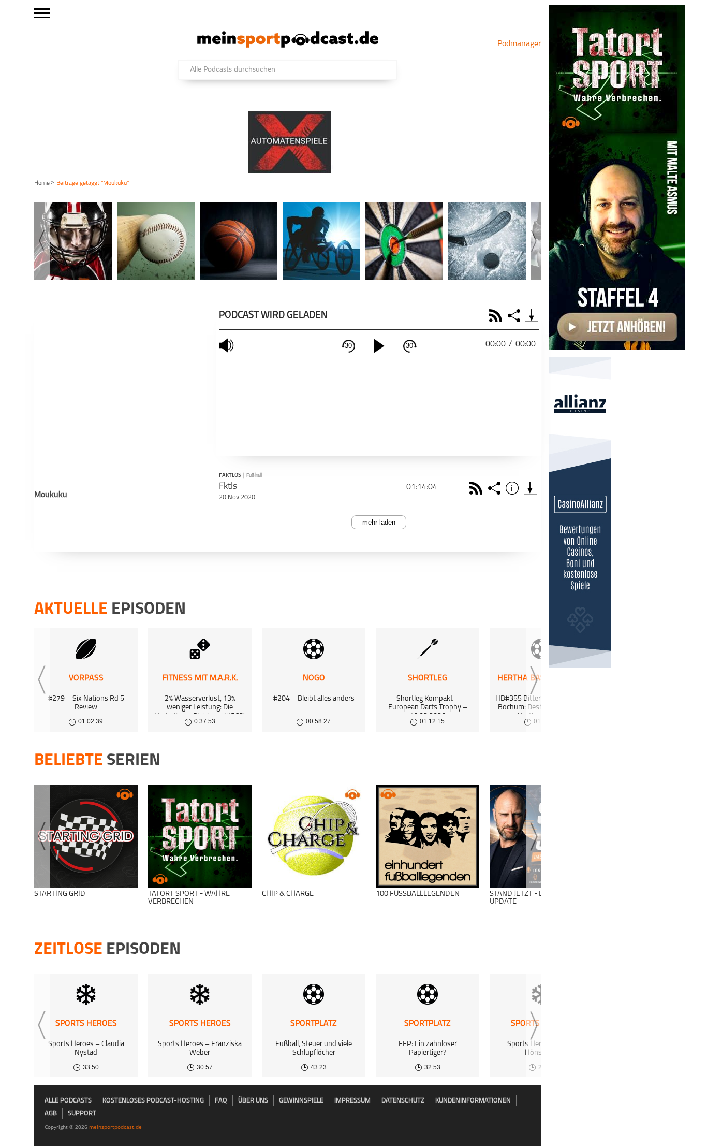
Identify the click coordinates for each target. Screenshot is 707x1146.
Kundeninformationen (473, 1100)
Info (514, 488)
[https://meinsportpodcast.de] (287, 45)
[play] (379, 346)
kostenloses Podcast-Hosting (153, 1100)
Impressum (352, 1100)
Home (42, 183)
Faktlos (230, 475)
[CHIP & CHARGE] (313, 836)
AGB (51, 1113)
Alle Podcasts (68, 1100)
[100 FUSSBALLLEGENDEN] (427, 836)
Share (515, 316)
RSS (497, 316)
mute (228, 346)
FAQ (221, 1100)
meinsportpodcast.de (115, 1126)
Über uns (253, 1100)
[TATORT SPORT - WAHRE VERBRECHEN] (200, 836)
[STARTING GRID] (86, 836)
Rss (477, 488)
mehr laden (378, 522)
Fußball (254, 475)
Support (82, 1113)
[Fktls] (530, 488)
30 (348, 346)
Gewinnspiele (301, 1100)
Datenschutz (402, 1100)
